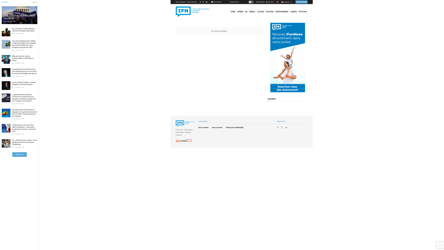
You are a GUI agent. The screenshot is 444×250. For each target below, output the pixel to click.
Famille (252, 12)
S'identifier (261, 2)
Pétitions (303, 12)
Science (293, 12)
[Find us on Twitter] (203, 2)
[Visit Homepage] (193, 11)
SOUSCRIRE (218, 2)
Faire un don (301, 2)
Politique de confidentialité (235, 127)
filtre (34, 2)
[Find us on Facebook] (200, 2)
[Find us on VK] (206, 2)
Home (233, 12)
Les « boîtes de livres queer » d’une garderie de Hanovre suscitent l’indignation (24, 142)
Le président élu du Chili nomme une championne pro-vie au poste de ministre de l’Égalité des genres (24, 71)
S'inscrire (270, 2)
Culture (260, 12)
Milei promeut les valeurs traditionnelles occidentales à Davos (22, 58)
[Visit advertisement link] (288, 57)
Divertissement (282, 12)
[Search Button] (277, 2)
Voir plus (19, 154)
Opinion (240, 12)
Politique (270, 12)
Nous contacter (192, 2)
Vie (246, 12)
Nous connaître (181, 2)
